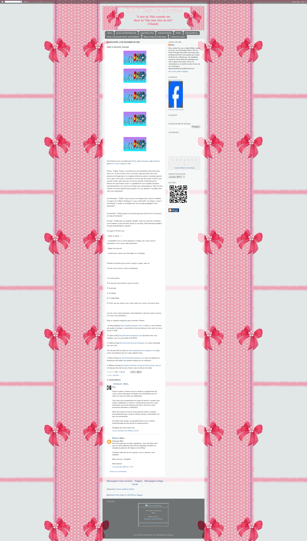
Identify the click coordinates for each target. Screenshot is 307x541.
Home (109, 33)
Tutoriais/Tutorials (164, 33)
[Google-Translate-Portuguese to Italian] (184, 161)
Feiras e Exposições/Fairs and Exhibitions (123, 37)
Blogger (170, 535)
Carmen (117, 164)
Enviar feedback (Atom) (125, 489)
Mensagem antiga (154, 481)
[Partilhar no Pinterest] (140, 372)
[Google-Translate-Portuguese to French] (177, 161)
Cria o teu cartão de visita (175, 109)
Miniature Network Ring (153, 519)
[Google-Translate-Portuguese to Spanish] (184, 165)
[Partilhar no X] (136, 372)
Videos (178, 33)
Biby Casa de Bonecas (175, 80)
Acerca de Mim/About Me (126, 33)
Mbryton (115, 438)
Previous (148, 523)
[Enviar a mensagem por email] (131, 372)
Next (141, 523)
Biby (173, 45)
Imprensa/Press (191, 33)
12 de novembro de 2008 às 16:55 (125, 431)
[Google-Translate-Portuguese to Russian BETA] (196, 161)
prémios (116, 375)
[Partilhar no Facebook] (138, 372)
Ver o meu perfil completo (178, 71)
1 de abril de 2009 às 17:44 (122, 467)
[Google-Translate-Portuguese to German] (181, 161)
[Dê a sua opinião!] (133, 372)
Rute (111, 164)
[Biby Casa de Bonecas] (175, 107)
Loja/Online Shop (147, 33)
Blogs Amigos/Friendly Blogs (155, 37)
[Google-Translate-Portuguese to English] (192, 161)
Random (156, 523)
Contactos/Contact (177, 37)
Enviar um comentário (118, 471)
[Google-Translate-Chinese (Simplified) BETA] (173, 161)
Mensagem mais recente (119, 481)
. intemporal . (117, 384)
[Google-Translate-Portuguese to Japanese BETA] (188, 161)
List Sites (164, 523)
